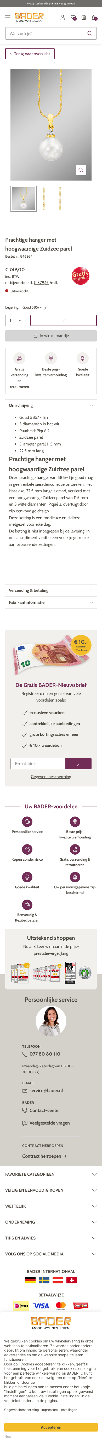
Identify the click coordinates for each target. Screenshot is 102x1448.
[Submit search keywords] (90, 33)
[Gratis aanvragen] (78, 763)
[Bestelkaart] (83, 17)
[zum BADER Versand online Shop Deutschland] (30, 1280)
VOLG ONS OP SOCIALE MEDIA (34, 1254)
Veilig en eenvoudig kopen (34, 1190)
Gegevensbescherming (51, 776)
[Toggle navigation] (7, 17)
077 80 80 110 (45, 1054)
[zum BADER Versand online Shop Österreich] (58, 1280)
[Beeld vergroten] (81, 170)
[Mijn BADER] (62, 17)
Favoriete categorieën (29, 1174)
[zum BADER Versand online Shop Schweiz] (71, 1280)
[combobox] (51, 33)
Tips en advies (20, 1238)
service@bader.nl (46, 1090)
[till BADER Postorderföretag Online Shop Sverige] (44, 1280)
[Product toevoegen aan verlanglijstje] (63, 320)
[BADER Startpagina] (29, 17)
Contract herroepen (41, 1156)
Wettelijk (15, 1206)
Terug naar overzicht (32, 53)
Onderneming (20, 1222)
